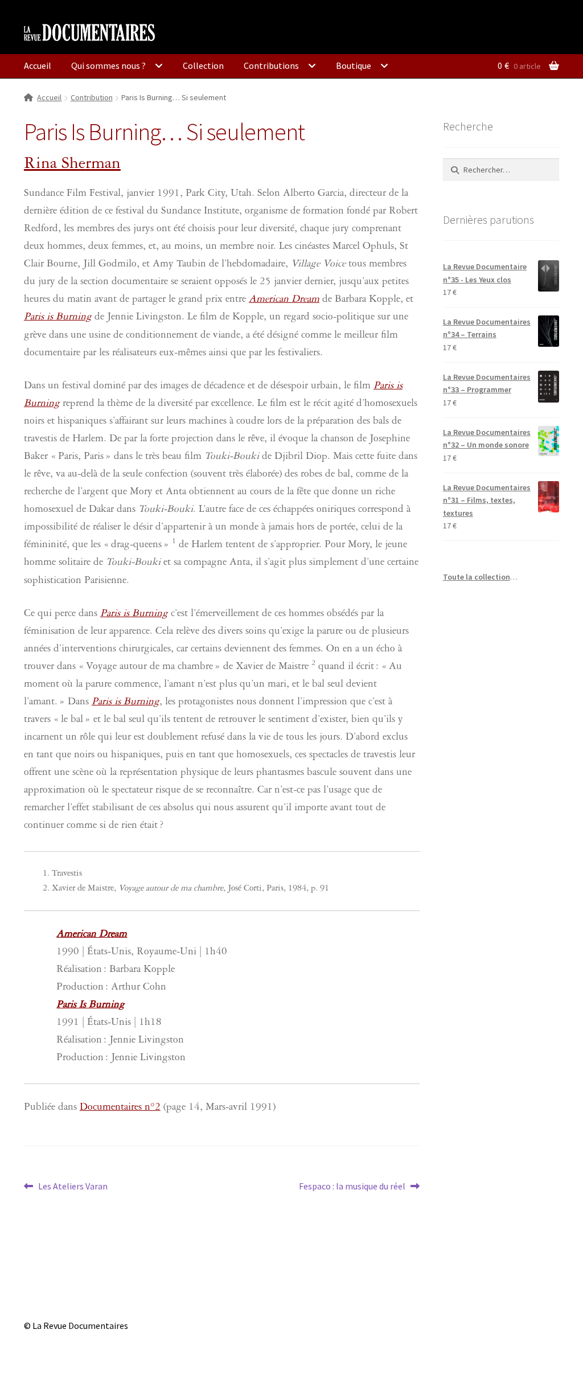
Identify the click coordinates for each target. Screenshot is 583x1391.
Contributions (271, 65)
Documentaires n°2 (120, 1108)
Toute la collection (476, 577)
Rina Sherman (72, 165)
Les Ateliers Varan (73, 1187)
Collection (203, 65)
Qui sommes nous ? (108, 65)
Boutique (353, 65)
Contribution (92, 97)
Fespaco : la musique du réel (352, 1187)
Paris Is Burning (90, 1005)
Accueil (37, 65)
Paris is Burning (58, 318)
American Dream (284, 300)
